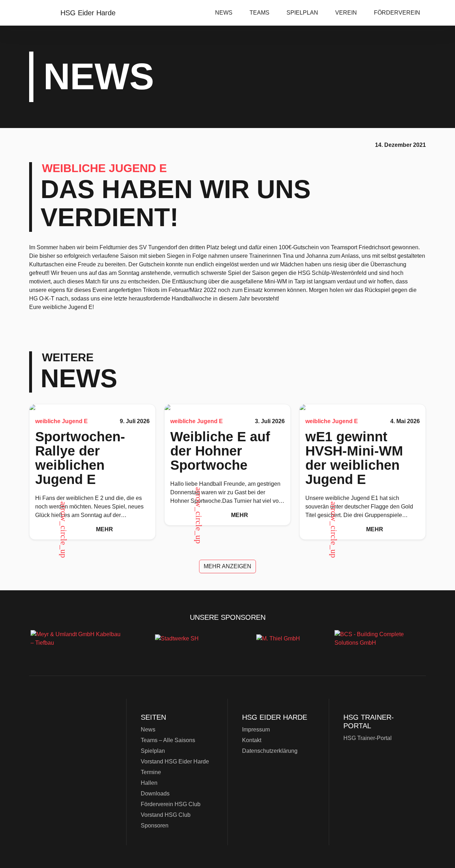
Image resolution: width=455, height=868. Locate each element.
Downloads (155, 793)
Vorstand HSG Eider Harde (175, 761)
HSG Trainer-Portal (367, 738)
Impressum (256, 729)
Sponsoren (154, 825)
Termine (151, 772)
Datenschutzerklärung (270, 751)
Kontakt (251, 740)
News (223, 13)
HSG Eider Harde (74, 748)
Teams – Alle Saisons (168, 740)
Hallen (149, 783)
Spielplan (302, 13)
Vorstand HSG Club (166, 815)
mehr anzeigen (227, 566)
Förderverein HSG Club (170, 804)
